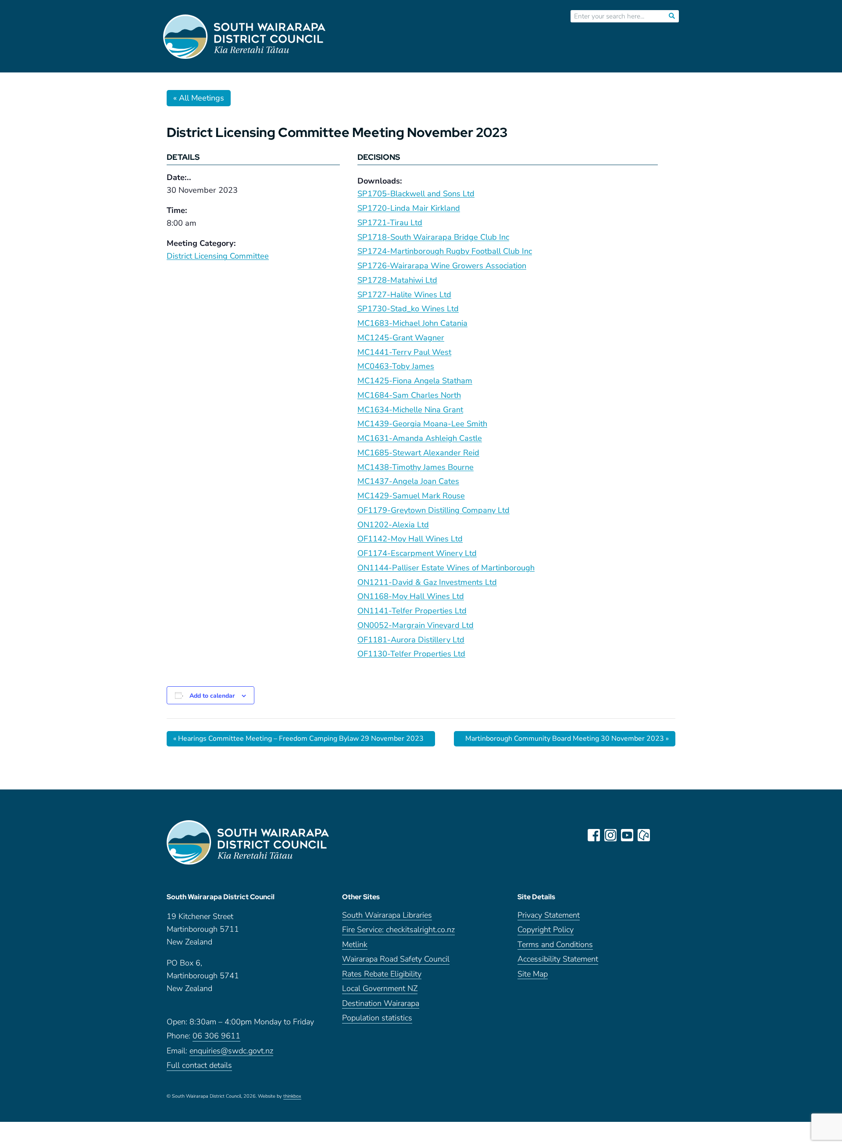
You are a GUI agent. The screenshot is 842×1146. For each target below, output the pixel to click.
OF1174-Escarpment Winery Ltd (417, 553)
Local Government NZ (379, 989)
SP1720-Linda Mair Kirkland (408, 208)
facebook (594, 835)
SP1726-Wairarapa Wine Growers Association (441, 265)
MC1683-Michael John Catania (412, 323)
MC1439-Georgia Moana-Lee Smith (422, 423)
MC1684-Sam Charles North (409, 395)
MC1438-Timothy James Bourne (415, 467)
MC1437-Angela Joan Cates (408, 481)
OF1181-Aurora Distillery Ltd (410, 639)
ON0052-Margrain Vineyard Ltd (415, 625)
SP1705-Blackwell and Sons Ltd (416, 193)
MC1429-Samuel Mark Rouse (411, 495)
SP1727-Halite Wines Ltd (404, 294)
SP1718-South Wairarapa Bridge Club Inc (433, 237)
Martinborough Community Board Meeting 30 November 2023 (567, 738)
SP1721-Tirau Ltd (389, 222)
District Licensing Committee (218, 256)
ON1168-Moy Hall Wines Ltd (410, 596)
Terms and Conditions (555, 945)
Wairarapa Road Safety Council (396, 960)
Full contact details (199, 1066)
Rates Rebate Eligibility (381, 974)
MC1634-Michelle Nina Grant (410, 409)
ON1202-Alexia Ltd (393, 524)
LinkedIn (660, 835)
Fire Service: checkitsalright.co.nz (398, 930)
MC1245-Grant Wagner (400, 337)
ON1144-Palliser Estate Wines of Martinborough (446, 567)
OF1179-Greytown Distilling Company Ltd (433, 510)
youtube (627, 835)
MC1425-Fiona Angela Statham (414, 380)
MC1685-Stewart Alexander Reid (418, 452)
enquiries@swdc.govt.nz (231, 1051)
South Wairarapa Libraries (387, 916)
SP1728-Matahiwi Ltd (397, 280)
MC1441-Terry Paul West (404, 352)
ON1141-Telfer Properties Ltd (412, 610)
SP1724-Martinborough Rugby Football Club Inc (444, 251)
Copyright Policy (545, 930)
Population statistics (377, 1018)
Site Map (532, 974)
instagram (610, 835)
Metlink (354, 945)
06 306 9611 (216, 1036)
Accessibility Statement (557, 960)
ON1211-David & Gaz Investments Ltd (427, 582)
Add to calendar (212, 696)
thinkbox (292, 1097)
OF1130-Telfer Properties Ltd (411, 654)
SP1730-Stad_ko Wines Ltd (408, 308)
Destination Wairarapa (380, 1004)
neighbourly (644, 835)
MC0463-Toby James (395, 366)
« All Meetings (198, 98)
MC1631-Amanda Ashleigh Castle (419, 438)
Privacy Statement (548, 916)
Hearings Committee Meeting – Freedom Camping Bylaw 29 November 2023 (298, 738)
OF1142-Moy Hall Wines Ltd (410, 538)
